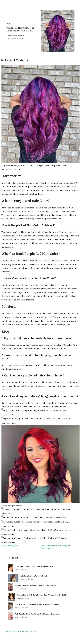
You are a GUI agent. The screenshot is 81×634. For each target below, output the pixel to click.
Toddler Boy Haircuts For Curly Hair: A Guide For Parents (37, 604)
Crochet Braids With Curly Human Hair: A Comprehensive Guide (42, 595)
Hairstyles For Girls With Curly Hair (33, 576)
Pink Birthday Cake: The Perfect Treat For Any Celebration (37, 614)
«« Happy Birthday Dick (9, 546)
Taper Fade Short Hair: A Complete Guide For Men (34, 566)
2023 (8, 23)
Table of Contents (16, 60)
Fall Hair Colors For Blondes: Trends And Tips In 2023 (35, 585)
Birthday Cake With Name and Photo (16, 631)
